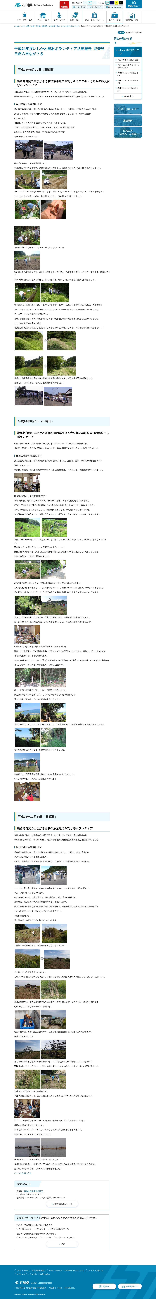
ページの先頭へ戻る (23, 1173)
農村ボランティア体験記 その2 (127, 74)
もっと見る (129, 96)
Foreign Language (114, 7)
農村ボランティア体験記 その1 (127, 89)
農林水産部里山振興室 (34, 1191)
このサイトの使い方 (95, 1270)
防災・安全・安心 (24, 20)
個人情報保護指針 (38, 1270)
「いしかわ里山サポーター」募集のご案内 (128, 66)
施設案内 (128, 120)
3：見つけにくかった (65, 1237)
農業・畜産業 (35, 26)
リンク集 (33, 1274)
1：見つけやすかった (28, 1237)
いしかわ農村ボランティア (70, 26)
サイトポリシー (22, 1270)
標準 (107, 3)
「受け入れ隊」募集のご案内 (128, 60)
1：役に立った (25, 1229)
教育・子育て (59, 20)
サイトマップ (22, 1274)
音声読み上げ (96, 7)
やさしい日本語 (80, 7)
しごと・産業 (114, 20)
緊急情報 (64, 7)
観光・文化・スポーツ (94, 20)
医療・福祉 (75, 20)
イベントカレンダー (128, 109)
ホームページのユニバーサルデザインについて (66, 1270)
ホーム (16, 26)
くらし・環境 (43, 20)
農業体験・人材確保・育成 (51, 26)
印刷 (122, 32)
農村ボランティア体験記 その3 (127, 82)
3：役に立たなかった (60, 1229)
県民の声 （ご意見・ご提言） (127, 132)
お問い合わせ (45, 1274)
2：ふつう (41, 1229)
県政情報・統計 (132, 20)
